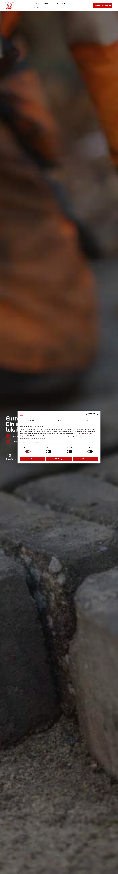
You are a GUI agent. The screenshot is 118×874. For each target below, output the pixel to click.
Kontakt (36, 8)
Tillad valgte (59, 459)
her (39, 442)
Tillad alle (86, 459)
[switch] (48, 451)
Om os (56, 3)
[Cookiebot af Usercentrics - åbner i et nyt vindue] (87, 414)
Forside (36, 3)
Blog (72, 3)
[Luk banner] (97, 414)
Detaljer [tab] (59, 420)
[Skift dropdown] (50, 3)
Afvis (32, 459)
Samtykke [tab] (31, 420)
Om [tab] (86, 420)
